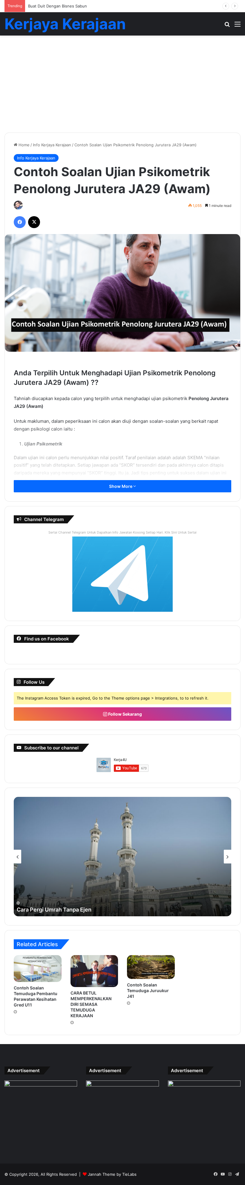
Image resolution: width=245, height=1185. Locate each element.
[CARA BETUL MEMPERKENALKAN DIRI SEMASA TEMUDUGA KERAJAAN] (94, 971)
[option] (122, 856)
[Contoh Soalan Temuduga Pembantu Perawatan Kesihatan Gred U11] (38, 968)
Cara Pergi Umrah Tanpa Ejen (54, 909)
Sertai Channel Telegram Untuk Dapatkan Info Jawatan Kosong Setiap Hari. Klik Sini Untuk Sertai (122, 532)
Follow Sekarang (124, 714)
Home (23, 144)
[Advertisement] (122, 86)
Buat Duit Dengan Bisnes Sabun (57, 6)
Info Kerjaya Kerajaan (52, 144)
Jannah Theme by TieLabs (112, 1174)
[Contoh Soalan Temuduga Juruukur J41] (151, 967)
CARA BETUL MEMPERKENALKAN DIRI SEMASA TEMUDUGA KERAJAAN (91, 1004)
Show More (121, 486)
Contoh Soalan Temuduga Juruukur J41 (148, 990)
